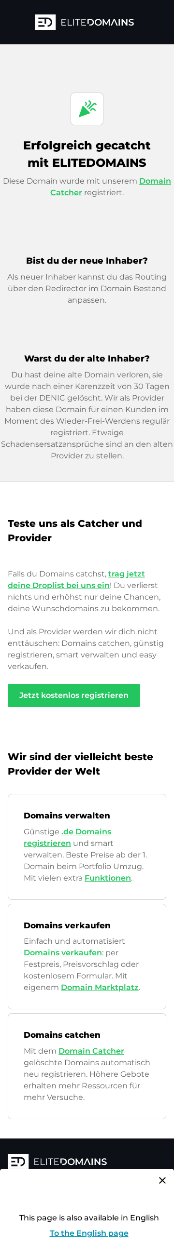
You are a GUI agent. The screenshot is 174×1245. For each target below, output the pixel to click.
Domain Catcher (91, 1051)
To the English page (89, 1233)
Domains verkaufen (63, 952)
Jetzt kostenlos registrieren (74, 695)
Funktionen (108, 878)
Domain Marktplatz (100, 987)
